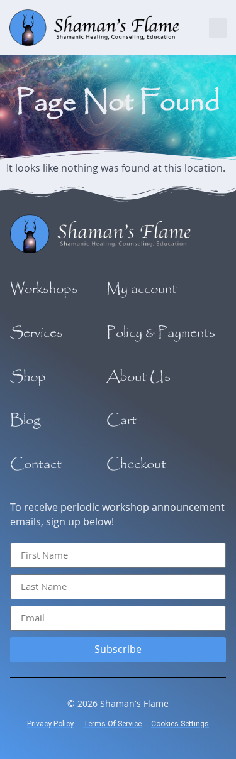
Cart (121, 420)
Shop (28, 377)
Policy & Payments (160, 333)
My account (141, 289)
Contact (36, 464)
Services (36, 333)
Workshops (44, 289)
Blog (25, 420)
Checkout (136, 464)
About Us (138, 377)
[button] (218, 28)
